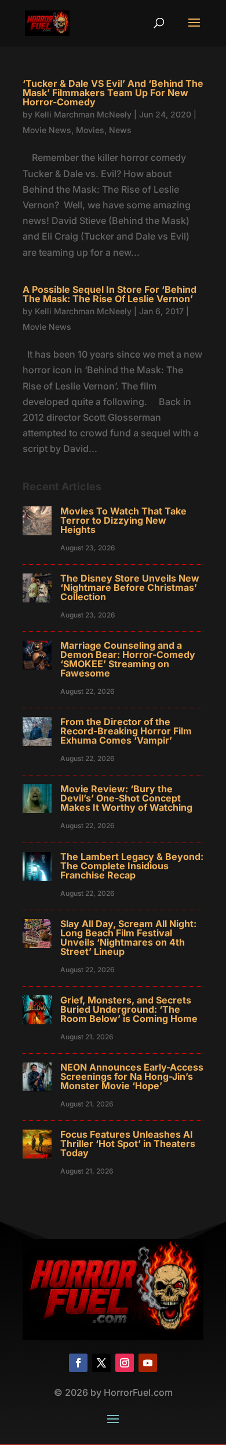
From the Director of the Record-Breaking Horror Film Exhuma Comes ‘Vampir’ (126, 731)
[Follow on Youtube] (147, 1363)
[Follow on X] (101, 1363)
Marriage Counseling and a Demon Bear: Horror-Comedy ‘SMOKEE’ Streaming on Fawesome (127, 659)
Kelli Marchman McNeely (83, 114)
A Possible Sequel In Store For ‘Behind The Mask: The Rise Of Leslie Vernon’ (109, 294)
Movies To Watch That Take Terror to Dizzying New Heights (123, 520)
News (120, 130)
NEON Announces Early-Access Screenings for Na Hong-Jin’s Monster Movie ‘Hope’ (131, 1076)
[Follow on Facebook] (78, 1363)
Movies (90, 130)
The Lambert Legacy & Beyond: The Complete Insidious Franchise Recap (131, 866)
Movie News (47, 130)
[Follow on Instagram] (124, 1363)
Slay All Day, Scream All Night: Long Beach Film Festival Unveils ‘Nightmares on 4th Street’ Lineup (128, 937)
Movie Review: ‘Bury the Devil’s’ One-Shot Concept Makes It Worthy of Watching (126, 798)
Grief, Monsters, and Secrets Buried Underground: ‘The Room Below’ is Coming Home (129, 1009)
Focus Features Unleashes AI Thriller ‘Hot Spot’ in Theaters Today (127, 1143)
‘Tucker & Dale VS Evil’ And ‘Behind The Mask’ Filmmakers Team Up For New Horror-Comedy (113, 93)
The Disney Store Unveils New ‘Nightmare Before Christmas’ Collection (129, 587)
